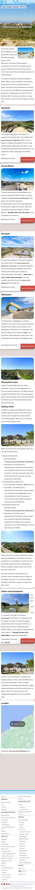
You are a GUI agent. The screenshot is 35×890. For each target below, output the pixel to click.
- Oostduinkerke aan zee (8, 828)
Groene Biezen (7, 166)
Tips (2, 805)
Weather (4, 809)
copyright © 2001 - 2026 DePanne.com (23, 887)
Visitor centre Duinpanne (12, 591)
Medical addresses (24, 812)
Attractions (5, 849)
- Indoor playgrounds (8, 853)
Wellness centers (7, 858)
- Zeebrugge (22, 836)
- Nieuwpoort (5, 825)
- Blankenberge (23, 839)
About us (21, 868)
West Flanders (23, 820)
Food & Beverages (24, 796)
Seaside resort (6, 802)
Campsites (4, 820)
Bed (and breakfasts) (8, 818)
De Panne (13, 266)
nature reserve (10, 140)
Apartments (5, 815)
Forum (20, 814)
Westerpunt (6, 294)
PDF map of (17, 751)
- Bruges (21, 822)
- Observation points (8, 846)
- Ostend (21, 848)
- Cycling (4, 870)
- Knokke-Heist (23, 834)
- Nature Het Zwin (24, 832)
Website (7, 642)
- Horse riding (5, 875)
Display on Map (18, 724)
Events (20, 799)
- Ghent (21, 825)
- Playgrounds (6, 851)
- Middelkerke (23, 851)
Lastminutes (5, 833)
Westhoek (5, 108)
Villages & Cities (6, 861)
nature (27, 621)
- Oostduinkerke (23, 858)
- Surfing (4, 879)
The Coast (21, 829)
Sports (3, 865)
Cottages (4, 822)
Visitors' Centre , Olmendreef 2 (20, 462)
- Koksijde (21, 860)
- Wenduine (22, 841)
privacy (12, 887)
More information (28, 160)
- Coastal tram (23, 809)
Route (20, 805)
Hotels (3, 831)
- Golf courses (6, 877)
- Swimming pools (7, 868)
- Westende (22, 853)
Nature (3, 863)
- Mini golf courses (7, 856)
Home (3, 796)
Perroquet (5, 234)
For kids (3, 807)
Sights (3, 842)
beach (26, 332)
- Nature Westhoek (24, 862)
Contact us (22, 874)
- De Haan (21, 843)
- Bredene (21, 846)
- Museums (5, 844)
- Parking (21, 807)
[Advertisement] (17, 227)
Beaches (4, 839)
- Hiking (3, 872)
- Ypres (20, 827)
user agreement (5, 887)
